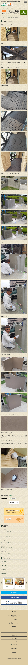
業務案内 (14, 626)
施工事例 (10, 17)
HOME (2, 17)
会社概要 (14, 652)
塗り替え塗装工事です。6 (7, 547)
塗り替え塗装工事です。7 (7, 541)
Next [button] (26, 583)
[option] (8, 583)
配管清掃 (4, 565)
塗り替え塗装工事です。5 (7, 552)
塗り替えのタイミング (14, 623)
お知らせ (4, 573)
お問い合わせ (14, 648)
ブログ (6, 17)
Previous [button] (1, 583)
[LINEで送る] (12, 498)
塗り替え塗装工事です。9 (7, 530)
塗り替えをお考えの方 (14, 616)
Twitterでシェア (15, 592)
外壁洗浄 (4, 569)
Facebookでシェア (14, 597)
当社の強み (14, 619)
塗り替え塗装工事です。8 (7, 536)
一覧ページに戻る (14, 502)
